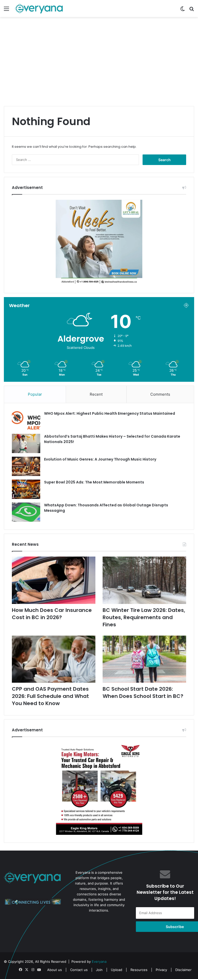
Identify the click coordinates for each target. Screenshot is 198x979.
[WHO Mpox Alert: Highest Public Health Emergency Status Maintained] (26, 420)
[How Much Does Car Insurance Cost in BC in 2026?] (53, 580)
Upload (117, 970)
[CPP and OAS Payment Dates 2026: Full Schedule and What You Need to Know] (53, 659)
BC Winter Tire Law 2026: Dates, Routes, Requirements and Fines (144, 617)
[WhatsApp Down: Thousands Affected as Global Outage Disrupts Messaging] (26, 512)
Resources (138, 970)
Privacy (161, 970)
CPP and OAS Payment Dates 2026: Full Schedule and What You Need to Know (50, 696)
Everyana (99, 961)
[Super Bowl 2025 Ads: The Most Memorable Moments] (26, 489)
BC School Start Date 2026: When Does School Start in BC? (143, 692)
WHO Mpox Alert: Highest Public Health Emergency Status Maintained (109, 413)
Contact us (79, 970)
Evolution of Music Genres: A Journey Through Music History (100, 459)
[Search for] (191, 10)
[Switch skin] (182, 10)
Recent (96, 394)
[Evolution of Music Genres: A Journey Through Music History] (26, 466)
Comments (160, 394)
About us (54, 970)
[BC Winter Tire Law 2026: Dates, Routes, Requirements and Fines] (144, 580)
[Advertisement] (99, 66)
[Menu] (6, 10)
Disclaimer (183, 970)
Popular (35, 394)
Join (99, 970)
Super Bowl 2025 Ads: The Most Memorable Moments (94, 482)
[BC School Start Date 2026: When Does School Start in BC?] (144, 659)
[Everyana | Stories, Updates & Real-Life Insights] (39, 8)
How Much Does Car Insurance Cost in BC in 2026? (52, 614)
